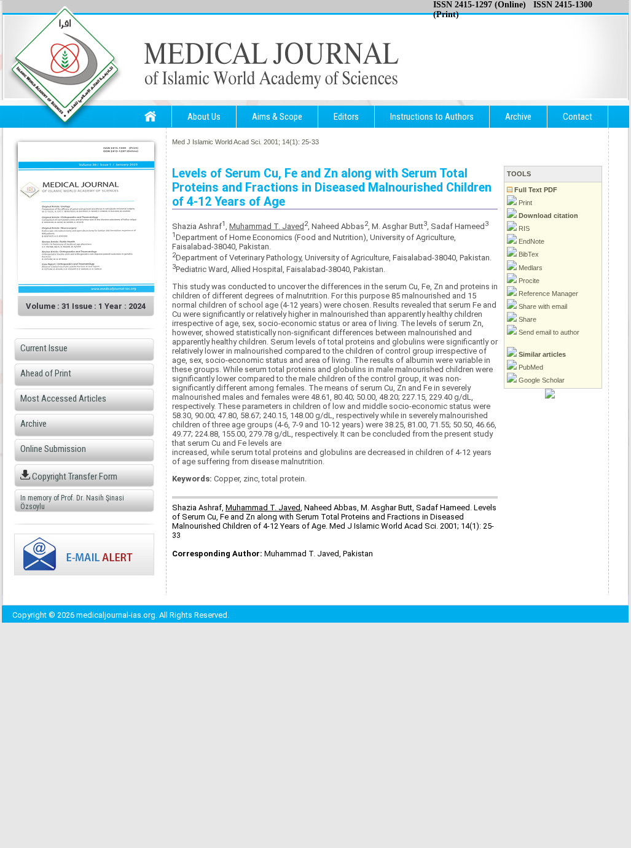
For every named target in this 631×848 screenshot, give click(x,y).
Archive (518, 116)
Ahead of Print (45, 373)
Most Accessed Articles (63, 398)
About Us (204, 116)
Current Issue (44, 348)
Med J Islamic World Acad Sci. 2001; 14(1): (236, 142)
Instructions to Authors (432, 116)
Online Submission (53, 448)
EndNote (530, 241)
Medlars (530, 267)
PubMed (530, 367)
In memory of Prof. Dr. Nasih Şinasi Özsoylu (72, 502)
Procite (528, 280)
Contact (577, 116)
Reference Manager (547, 293)
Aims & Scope (277, 116)
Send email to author (548, 332)
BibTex (528, 254)
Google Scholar (541, 380)
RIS (523, 228)
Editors (346, 116)
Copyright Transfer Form (73, 476)
